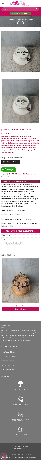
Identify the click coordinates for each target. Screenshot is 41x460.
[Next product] (18, 22)
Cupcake (14, 454)
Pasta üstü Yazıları (7, 369)
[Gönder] (37, 9)
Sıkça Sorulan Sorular (8, 356)
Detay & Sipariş (20, 309)
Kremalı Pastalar (25, 19)
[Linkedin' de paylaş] (20, 243)
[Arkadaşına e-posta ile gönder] (13, 243)
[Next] (8, 74)
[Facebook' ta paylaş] (6, 243)
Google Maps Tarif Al (20, 448)
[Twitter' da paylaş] (10, 243)
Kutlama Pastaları (29, 452)
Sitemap (28, 454)
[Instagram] (3, 456)
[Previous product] (22, 22)
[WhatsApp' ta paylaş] (3, 243)
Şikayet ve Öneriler (7, 361)
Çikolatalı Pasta (20, 306)
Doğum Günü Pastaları (12, 452)
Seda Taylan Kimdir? (8, 352)
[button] (2, 3)
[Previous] (3, 74)
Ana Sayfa (12, 19)
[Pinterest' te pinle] (16, 243)
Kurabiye (21, 454)
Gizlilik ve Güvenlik (7, 365)
